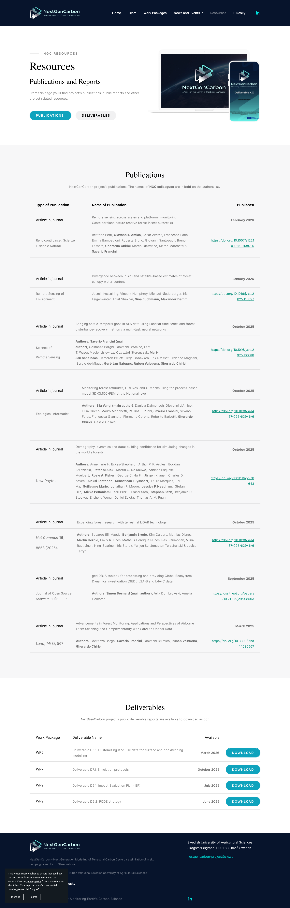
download (243, 785)
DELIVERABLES (96, 115)
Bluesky (69, 884)
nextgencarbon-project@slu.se (210, 856)
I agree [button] (33, 897)
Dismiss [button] (15, 897)
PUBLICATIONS (50, 115)
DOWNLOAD (243, 753)
